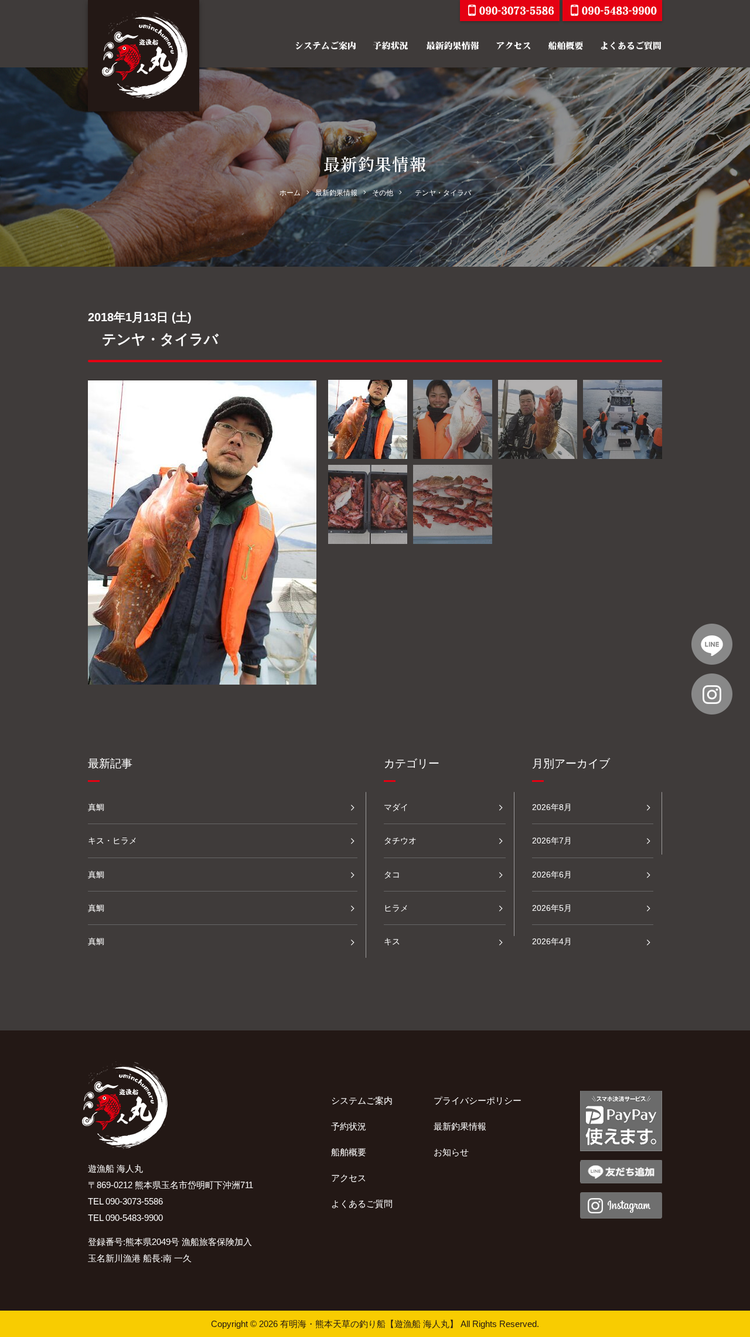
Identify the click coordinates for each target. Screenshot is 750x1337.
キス (392, 941)
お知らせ (451, 1152)
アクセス (348, 1178)
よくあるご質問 (362, 1204)
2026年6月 (552, 874)
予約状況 (348, 1126)
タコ (392, 874)
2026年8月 (552, 807)
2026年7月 (552, 840)
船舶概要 (348, 1152)
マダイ (396, 807)
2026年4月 (552, 941)
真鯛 (96, 807)
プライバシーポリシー (477, 1100)
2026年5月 (552, 908)
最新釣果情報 (460, 1126)
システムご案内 (362, 1100)
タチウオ (400, 840)
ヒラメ (396, 908)
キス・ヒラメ (112, 840)
